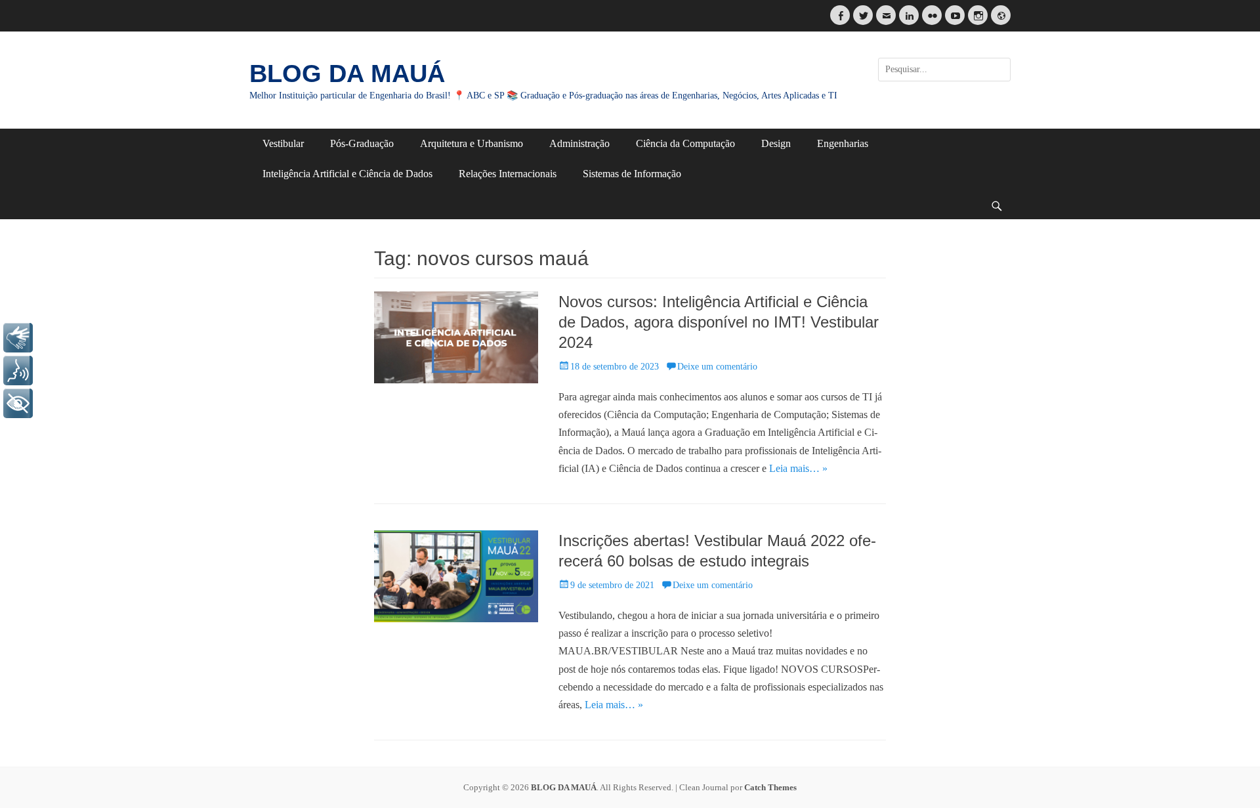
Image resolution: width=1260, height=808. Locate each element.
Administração (579, 143)
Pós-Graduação (362, 143)
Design (776, 143)
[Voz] (18, 370)
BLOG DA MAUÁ (347, 73)
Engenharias (842, 143)
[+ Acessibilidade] (18, 403)
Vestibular (283, 143)
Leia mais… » (798, 468)
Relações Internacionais (507, 173)
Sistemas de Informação (632, 173)
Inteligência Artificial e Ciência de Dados (347, 173)
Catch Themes (770, 787)
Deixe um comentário (717, 367)
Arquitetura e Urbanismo (471, 143)
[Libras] (18, 337)
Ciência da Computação (685, 143)
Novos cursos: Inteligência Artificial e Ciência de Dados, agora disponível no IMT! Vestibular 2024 (718, 322)
